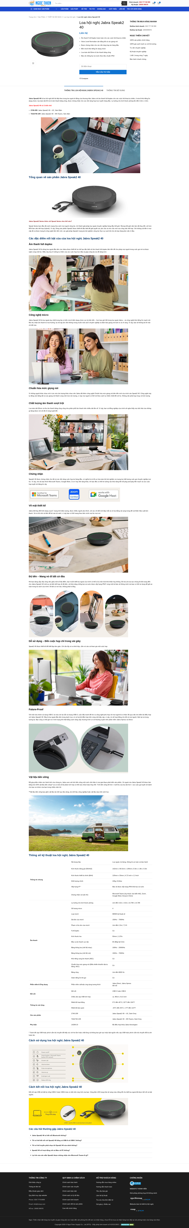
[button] (90, 1135)
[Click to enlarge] (33, 63)
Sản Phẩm (41, 17)
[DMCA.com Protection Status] (127, 1224)
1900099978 (147, 30)
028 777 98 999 (150, 26)
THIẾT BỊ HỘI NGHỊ (54, 17)
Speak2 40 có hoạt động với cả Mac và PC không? (51, 1150)
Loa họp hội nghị (69, 17)
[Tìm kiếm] (124, 3)
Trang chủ (32, 17)
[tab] (83, 89)
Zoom (73, 481)
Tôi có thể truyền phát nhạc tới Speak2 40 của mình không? (54, 1145)
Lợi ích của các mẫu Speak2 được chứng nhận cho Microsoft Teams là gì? (60, 1155)
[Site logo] (40, 3)
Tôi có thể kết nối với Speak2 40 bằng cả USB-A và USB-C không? (57, 1140)
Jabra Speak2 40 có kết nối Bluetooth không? (49, 1135)
